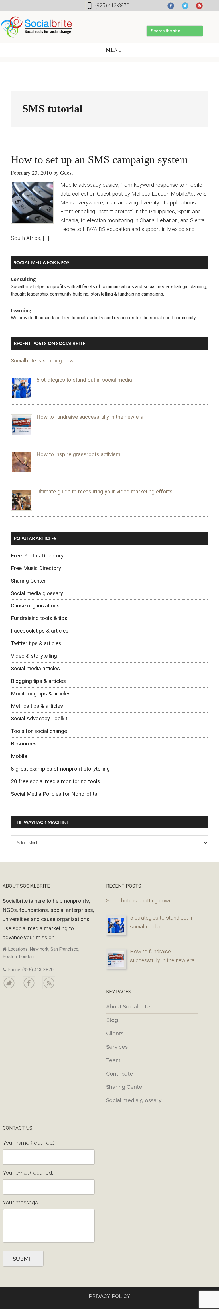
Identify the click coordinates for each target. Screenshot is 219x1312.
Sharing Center (28, 580)
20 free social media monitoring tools (55, 781)
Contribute (119, 1073)
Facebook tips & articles (39, 630)
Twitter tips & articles (36, 643)
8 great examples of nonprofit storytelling (60, 768)
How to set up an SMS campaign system (99, 159)
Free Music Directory (36, 568)
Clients (114, 1033)
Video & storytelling (34, 656)
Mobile (19, 756)
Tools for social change (39, 731)
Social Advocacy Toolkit (39, 718)
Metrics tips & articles (37, 706)
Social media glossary (37, 593)
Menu (114, 50)
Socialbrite (36, 27)
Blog (112, 1020)
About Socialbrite (128, 1006)
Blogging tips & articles (38, 681)
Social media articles (35, 668)
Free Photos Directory (37, 555)
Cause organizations (35, 605)
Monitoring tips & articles (41, 693)
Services (117, 1047)
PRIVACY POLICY (109, 1296)
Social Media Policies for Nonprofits (54, 794)
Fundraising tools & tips (39, 618)
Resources (23, 743)
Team (113, 1060)
